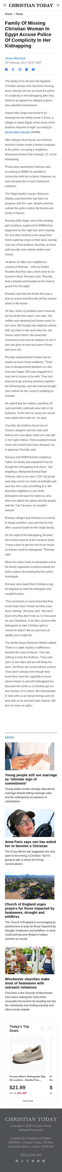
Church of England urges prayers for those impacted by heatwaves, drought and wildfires (29, 910)
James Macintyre (15, 58)
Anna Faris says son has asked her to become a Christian (30, 844)
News (19, 14)
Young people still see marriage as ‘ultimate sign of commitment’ (31, 779)
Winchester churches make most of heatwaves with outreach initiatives (27, 983)
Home (8, 14)
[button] (5, 5)
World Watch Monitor (17, 132)
